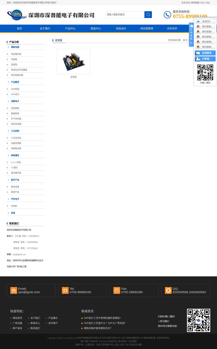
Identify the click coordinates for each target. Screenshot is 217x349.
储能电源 (15, 47)
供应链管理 (146, 28)
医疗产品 (15, 180)
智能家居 (15, 113)
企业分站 (186, 3)
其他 (13, 213)
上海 (121, 345)
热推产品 (79, 345)
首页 (19, 28)
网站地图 (195, 3)
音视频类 (15, 108)
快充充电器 (16, 124)
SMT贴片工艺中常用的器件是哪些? (102, 318)
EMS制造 (15, 89)
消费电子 (15, 101)
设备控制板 (16, 143)
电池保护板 (16, 54)
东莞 (103, 345)
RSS (202, 3)
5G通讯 (14, 168)
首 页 (185, 40)
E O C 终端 (16, 162)
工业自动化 (16, 138)
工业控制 (15, 131)
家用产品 (15, 192)
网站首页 (17, 318)
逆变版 (14, 64)
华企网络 (133, 341)
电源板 (14, 59)
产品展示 (53, 318)
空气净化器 (16, 119)
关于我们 (45, 28)
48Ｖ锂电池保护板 (147, 338)
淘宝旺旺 (206, 21)
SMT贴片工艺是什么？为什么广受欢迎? (104, 323)
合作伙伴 (172, 28)
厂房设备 (17, 323)
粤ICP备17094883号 (89, 341)
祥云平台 (113, 341)
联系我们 (35, 328)
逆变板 (74, 77)
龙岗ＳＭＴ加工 (119, 338)
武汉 (135, 345)
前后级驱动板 (17, 75)
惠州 (108, 345)
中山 (112, 345)
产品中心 (70, 28)
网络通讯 (15, 155)
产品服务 (15, 82)
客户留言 (17, 328)
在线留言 (207, 53)
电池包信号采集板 (19, 70)
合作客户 (53, 323)
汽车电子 (15, 199)
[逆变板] (73, 61)
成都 (140, 345)
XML (208, 3)
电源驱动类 (16, 148)
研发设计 (121, 28)
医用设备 (15, 187)
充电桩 (14, 206)
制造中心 (96, 28)
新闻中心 (35, 323)
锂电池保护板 (133, 338)
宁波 (131, 345)
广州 (126, 345)
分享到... (206, 59)
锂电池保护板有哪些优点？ (98, 328)
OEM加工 (15, 94)
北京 (117, 345)
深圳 (98, 345)
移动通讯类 (16, 173)
